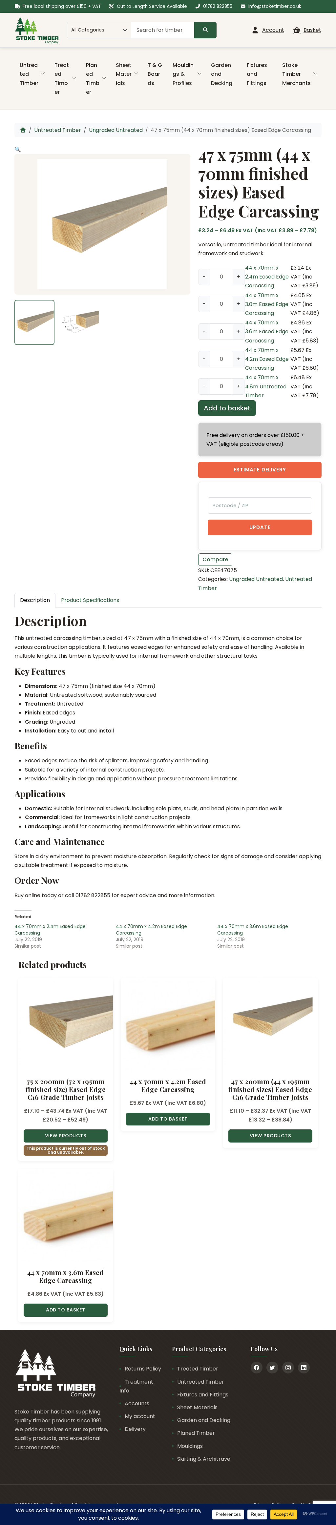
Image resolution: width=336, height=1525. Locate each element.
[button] (17, 149)
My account (140, 1416)
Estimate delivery (260, 469)
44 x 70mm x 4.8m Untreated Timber (265, 386)
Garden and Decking (221, 74)
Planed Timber (92, 78)
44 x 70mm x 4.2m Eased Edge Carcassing (267, 359)
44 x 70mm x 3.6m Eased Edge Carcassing (266, 331)
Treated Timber (61, 78)
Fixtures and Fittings (257, 74)
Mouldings (190, 1446)
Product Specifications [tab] (90, 600)
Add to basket (227, 408)
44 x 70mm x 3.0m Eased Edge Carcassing (266, 304)
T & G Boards (155, 74)
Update (260, 527)
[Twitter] (272, 1367)
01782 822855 (217, 6)
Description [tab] (35, 600)
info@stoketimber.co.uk (274, 6)
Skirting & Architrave (203, 1459)
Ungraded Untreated (116, 130)
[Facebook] (256, 1367)
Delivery (135, 1429)
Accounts (137, 1403)
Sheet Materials (124, 74)
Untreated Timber (29, 74)
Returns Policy (143, 1368)
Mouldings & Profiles (183, 74)
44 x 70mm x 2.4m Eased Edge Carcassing (267, 276)
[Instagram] (288, 1367)
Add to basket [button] (168, 1119)
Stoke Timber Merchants (296, 74)
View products (66, 1135)
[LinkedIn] (304, 1367)
